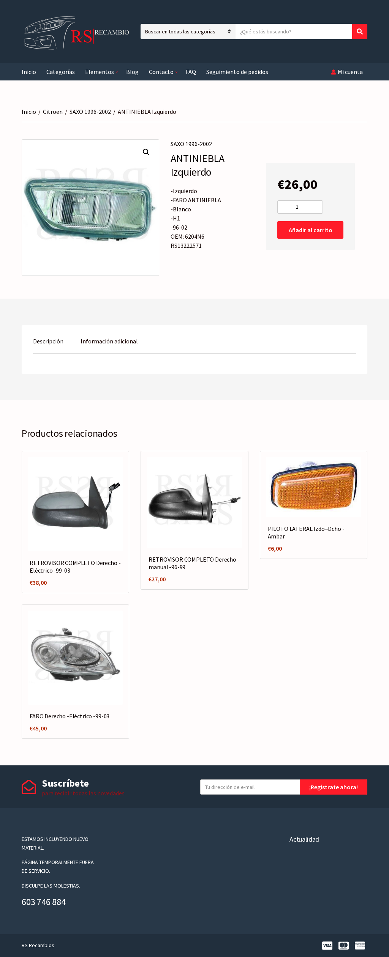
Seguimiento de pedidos (237, 72)
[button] (146, 152)
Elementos (99, 72)
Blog (132, 72)
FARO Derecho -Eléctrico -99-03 (69, 716)
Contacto (161, 72)
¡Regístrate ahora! (333, 787)
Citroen (53, 111)
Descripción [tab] (48, 341)
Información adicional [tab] (109, 341)
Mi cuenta (350, 72)
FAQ (191, 72)
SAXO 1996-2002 (90, 111)
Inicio (29, 72)
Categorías (60, 72)
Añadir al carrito (310, 230)
